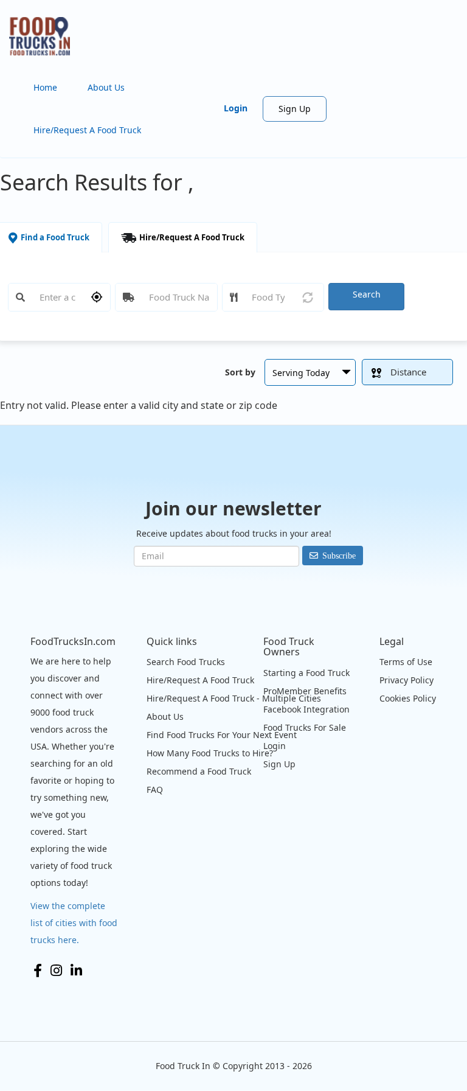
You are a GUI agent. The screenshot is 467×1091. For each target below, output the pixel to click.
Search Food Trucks (186, 661)
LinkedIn (76, 970)
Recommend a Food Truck (199, 771)
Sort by (240, 372)
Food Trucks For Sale (304, 727)
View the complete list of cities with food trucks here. (73, 923)
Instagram (56, 970)
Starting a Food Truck (306, 672)
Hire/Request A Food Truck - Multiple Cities (234, 698)
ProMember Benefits (305, 691)
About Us (106, 87)
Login (235, 108)
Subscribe (339, 555)
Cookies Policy (407, 698)
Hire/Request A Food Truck (87, 130)
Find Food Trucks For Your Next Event (222, 735)
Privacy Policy (406, 680)
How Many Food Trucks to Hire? (210, 753)
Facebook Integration (306, 709)
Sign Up (294, 108)
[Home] (44, 36)
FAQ (155, 789)
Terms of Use (405, 661)
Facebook (37, 970)
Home (45, 87)
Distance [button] (408, 372)
